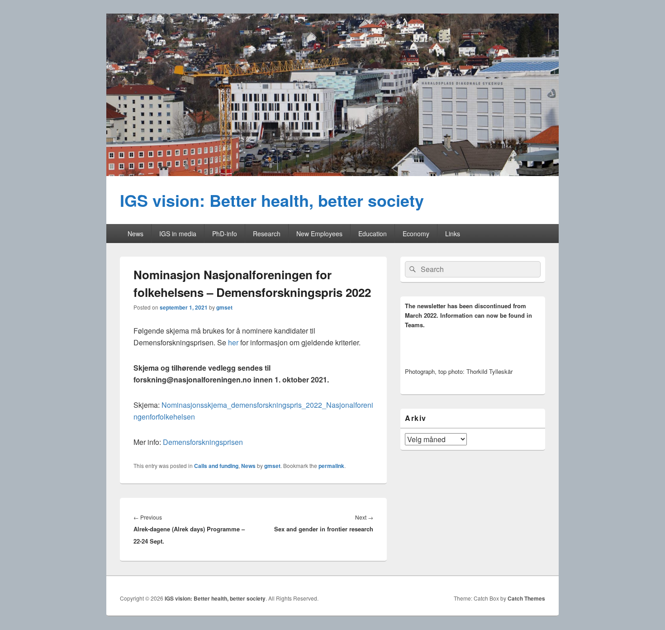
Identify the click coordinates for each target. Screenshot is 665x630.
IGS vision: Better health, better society (272, 200)
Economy (416, 233)
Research (266, 233)
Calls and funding (216, 466)
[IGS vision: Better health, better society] (332, 173)
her (233, 342)
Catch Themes (526, 598)
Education (372, 233)
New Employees (319, 233)
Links (452, 233)
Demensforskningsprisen (203, 442)
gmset (224, 307)
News (135, 233)
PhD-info (224, 233)
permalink (331, 466)
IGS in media (177, 233)
